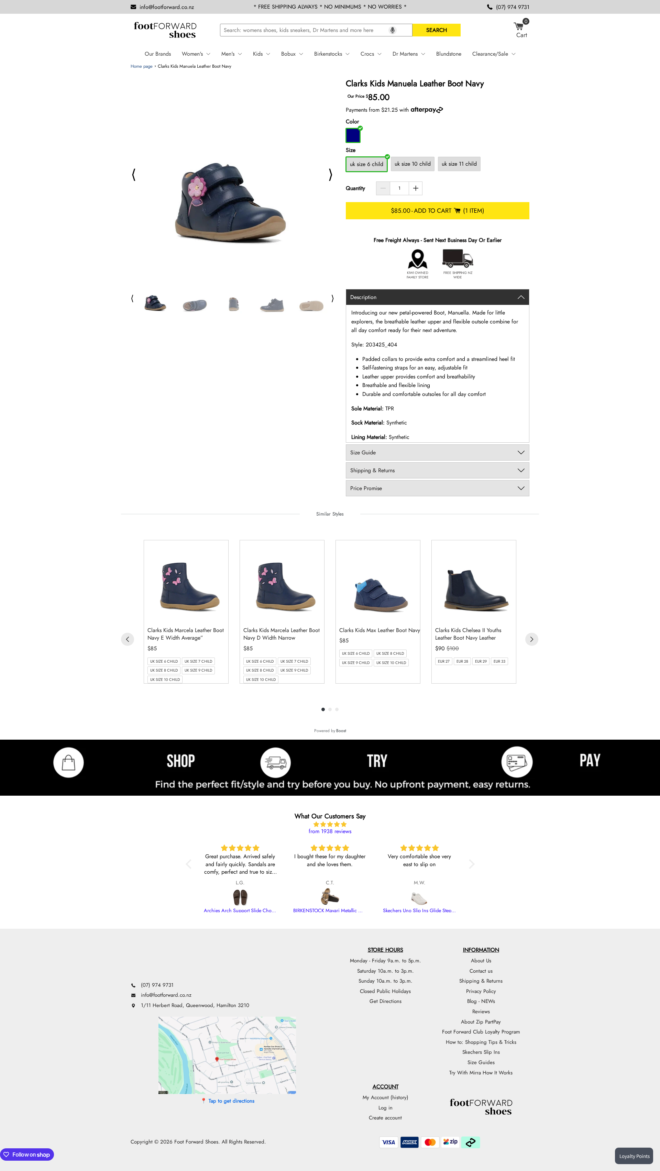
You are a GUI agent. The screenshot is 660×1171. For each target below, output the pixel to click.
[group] (186, 612)
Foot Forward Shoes (196, 1142)
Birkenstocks (328, 54)
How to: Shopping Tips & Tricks (481, 1042)
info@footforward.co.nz (167, 7)
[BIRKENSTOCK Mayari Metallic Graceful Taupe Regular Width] (329, 897)
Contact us (481, 971)
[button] (190, 864)
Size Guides (481, 1062)
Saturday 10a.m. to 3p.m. (385, 971)
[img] (330, 824)
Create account (385, 1118)
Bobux (288, 54)
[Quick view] (221, 614)
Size (350, 150)
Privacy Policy (481, 991)
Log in (385, 1108)
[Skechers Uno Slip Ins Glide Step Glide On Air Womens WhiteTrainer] (419, 897)
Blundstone (448, 54)
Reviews (481, 1011)
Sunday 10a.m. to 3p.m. (385, 981)
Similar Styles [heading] (329, 513)
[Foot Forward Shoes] (165, 30)
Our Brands (158, 54)
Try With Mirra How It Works (481, 1072)
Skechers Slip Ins (481, 1052)
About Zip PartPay (481, 1022)
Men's (227, 54)
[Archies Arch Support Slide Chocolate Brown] (240, 897)
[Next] (531, 639)
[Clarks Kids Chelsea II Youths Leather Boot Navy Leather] (475, 580)
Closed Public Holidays (385, 991)
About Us (481, 960)
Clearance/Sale (490, 54)
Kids (258, 54)
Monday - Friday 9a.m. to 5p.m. (385, 960)
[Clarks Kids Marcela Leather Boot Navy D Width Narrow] (283, 580)
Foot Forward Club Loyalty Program (481, 1032)
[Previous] (127, 639)
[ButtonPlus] (416, 188)
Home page (142, 66)
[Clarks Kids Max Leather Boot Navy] (379, 580)
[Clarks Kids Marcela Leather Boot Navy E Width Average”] (187, 580)
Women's (192, 54)
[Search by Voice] (392, 30)
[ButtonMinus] (383, 188)
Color (352, 121)
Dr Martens (405, 54)
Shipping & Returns (481, 981)
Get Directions (386, 1001)
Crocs (367, 54)
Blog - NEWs (481, 1001)
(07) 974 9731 (512, 7)
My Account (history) (385, 1097)
